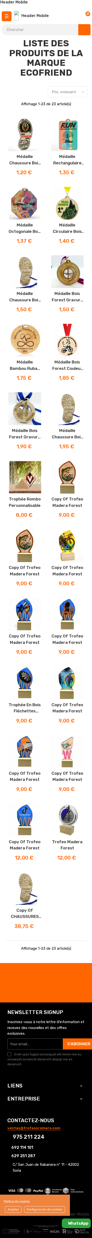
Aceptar (13, 1209)
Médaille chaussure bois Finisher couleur (24, 160)
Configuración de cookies (44, 1209)
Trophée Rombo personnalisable (25, 502)
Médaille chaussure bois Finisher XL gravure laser (67, 434)
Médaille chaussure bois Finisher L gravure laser (24, 297)
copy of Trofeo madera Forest (67, 502)
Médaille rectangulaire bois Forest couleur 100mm (67, 160)
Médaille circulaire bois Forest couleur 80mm (67, 229)
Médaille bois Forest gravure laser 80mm (67, 297)
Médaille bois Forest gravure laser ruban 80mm (24, 434)
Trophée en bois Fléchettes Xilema (25, 708)
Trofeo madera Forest (67, 845)
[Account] (73, 16)
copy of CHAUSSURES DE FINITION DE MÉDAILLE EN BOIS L (25, 914)
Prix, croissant (68, 92)
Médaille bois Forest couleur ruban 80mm (67, 366)
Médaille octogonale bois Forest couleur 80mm (25, 229)
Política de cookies (17, 1201)
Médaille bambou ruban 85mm (25, 366)
